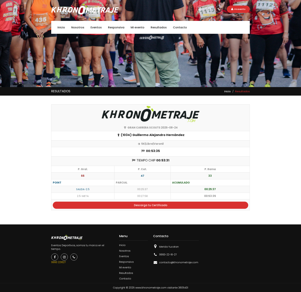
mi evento (239, 9)
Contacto (180, 27)
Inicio (61, 27)
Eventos (96, 27)
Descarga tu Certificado (150, 205)
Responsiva (116, 27)
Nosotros (77, 27)
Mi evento (137, 27)
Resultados (159, 27)
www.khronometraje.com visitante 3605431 (161, 287)
